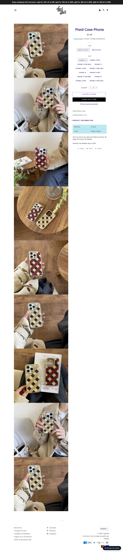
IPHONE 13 (82, 60)
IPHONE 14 (98, 64)
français (103, 529)
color (89, 46)
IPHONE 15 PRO (95, 72)
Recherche (18, 528)
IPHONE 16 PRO (81, 81)
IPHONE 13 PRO (95, 60)
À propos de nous (20, 531)
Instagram (52, 534)
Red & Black (96, 50)
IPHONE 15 (82, 72)
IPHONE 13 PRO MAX (84, 64)
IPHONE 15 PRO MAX (84, 76)
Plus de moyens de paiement (89, 104)
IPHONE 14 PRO (81, 68)
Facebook (52, 528)
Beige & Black (83, 50)
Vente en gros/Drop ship (22, 540)
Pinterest (52, 531)
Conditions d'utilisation (22, 534)
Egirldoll (106, 533)
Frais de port (78, 39)
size (89, 56)
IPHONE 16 (98, 76)
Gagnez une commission (23, 537)
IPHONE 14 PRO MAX (96, 68)
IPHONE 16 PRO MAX (96, 81)
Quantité (84, 88)
